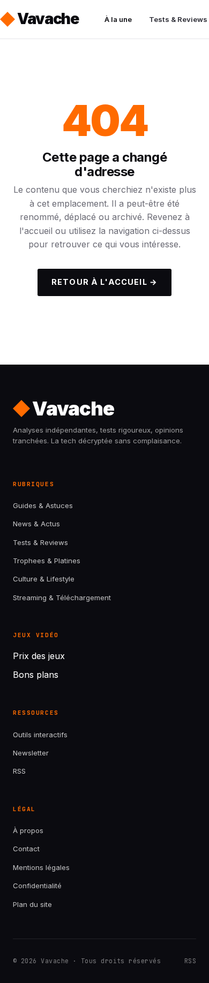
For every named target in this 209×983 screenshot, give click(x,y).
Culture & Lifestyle (43, 578)
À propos (28, 830)
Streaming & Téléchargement (62, 597)
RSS (19, 771)
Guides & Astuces (43, 505)
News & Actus (36, 523)
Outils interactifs (40, 734)
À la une (118, 19)
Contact (26, 848)
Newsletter (31, 752)
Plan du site (32, 904)
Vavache (48, 19)
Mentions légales (41, 867)
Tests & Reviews (40, 542)
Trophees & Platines (46, 560)
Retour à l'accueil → (104, 281)
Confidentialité (37, 885)
